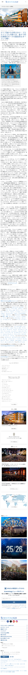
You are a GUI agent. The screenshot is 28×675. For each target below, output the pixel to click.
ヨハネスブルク (16, 318)
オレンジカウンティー (10, 342)
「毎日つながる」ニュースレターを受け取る (11, 652)
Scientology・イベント (6, 366)
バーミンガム (14, 308)
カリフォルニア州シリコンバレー (7, 399)
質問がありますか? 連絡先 (8, 644)
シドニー (18, 316)
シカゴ (11, 328)
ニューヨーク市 (17, 326)
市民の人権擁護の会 (4, 668)
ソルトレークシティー (8, 334)
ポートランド (6, 335)
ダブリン (20, 308)
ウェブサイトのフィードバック (9, 645)
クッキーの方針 (5, 671)
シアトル (12, 335)
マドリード (6, 312)
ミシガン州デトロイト (5, 393)
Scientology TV (4, 369)
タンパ (4, 329)
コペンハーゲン (9, 313)
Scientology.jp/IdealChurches (8, 345)
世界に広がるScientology (6, 636)
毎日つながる (3, 634)
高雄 (7, 316)
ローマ (17, 310)
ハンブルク (17, 312)
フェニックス (17, 334)
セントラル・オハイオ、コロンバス (7, 390)
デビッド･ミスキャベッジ (14, 436)
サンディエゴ (21, 342)
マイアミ (15, 329)
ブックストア (3, 631)
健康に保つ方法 (4, 640)
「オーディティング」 (12, 283)
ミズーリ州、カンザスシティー (7, 391)
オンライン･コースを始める (22, 660)
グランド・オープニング (6, 365)
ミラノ (22, 310)
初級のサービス (4, 629)
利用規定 (9, 671)
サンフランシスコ (16, 337)
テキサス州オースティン (6, 387)
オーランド (9, 329)
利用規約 (13, 608)
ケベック (18, 319)
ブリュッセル (12, 310)
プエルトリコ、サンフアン (6, 379)
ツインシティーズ (9, 332)
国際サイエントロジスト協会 (14, 663)
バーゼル (3, 315)
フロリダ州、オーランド (6, 396)
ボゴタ (22, 307)
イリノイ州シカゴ (4, 384)
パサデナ (12, 340)
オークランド (12, 316)
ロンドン (8, 308)
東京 (4, 316)
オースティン (21, 329)
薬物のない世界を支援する (9, 665)
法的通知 (13, 671)
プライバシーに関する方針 (19, 605)
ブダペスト (8, 315)
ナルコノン (2, 665)
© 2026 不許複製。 (10, 670)
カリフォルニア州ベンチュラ (6, 388)
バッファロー (6, 328)
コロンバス (21, 331)
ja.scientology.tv (4, 356)
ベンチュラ (19, 339)
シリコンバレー (11, 339)
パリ (7, 310)
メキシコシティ (15, 307)
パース (4, 318)
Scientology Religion (4, 660)
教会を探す (5, 647)
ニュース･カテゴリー (14, 363)
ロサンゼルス (18, 340)
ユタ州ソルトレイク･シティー (6, 401)
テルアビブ (17, 315)
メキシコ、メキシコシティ (6, 385)
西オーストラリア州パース (6, 398)
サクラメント (8, 337)
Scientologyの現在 (5, 632)
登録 (14, 602)
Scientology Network (17, 659)
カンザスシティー (18, 332)
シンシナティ (14, 331)
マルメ (15, 313)
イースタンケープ (7, 319)
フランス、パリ (4, 382)
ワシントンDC (17, 328)
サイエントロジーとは (7, 625)
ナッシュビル (7, 331)
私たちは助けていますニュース (7, 371)
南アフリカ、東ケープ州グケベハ (7, 381)
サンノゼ (5, 339)
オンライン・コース (5, 627)
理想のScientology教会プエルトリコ (9, 301)
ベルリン (12, 312)
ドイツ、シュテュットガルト (6, 395)
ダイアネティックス (10, 659)
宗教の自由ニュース (5, 368)
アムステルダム (22, 313)
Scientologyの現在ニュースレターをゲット (11, 654)
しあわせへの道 (22, 663)
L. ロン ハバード (3, 659)
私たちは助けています (5, 638)
